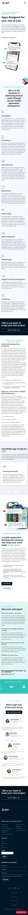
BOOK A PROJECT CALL (14, 330)
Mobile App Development (19, 827)
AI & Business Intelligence (7, 828)
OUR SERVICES (7, 583)
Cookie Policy (14, 900)
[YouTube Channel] (18, 888)
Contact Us (3, 847)
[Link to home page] (5, 2)
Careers (3, 841)
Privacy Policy (14, 896)
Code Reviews (4, 824)
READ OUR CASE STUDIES (14, 712)
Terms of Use (14, 892)
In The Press (4, 843)
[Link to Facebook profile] (9, 888)
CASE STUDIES (7, 588)
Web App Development (21, 830)
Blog (2, 845)
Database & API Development (5, 831)
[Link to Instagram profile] (12, 888)
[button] (25, 3)
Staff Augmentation (20, 824)
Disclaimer (14, 905)
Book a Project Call (21, 912)
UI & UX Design (4, 826)
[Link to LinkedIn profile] (15, 888)
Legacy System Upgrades (7, 834)
